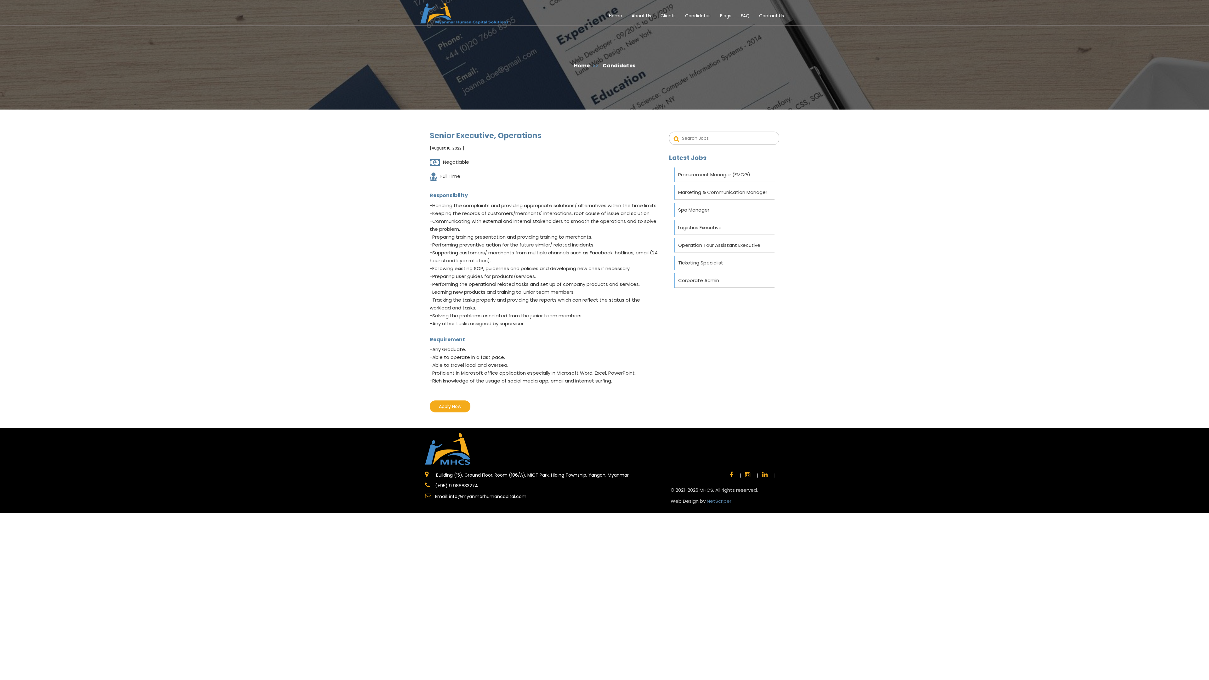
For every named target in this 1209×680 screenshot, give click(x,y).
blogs (725, 16)
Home (615, 16)
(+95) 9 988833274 (456, 486)
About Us (641, 16)
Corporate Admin (698, 280)
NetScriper (719, 501)
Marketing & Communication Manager (722, 192)
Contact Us (771, 16)
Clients (668, 16)
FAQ (745, 16)
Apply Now (450, 406)
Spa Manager (693, 210)
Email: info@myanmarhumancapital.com (480, 496)
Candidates (698, 16)
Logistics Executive (700, 227)
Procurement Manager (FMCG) (714, 174)
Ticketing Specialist (700, 262)
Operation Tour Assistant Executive (719, 245)
